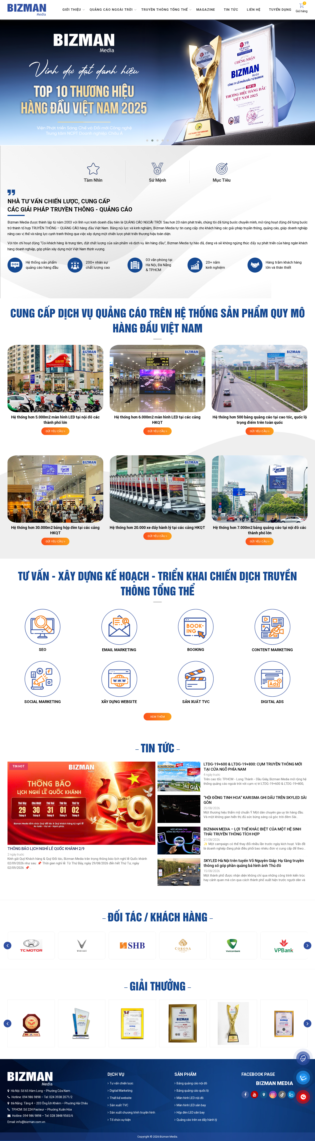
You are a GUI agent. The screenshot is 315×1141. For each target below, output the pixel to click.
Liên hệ (253, 10)
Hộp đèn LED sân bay (191, 1112)
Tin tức (231, 10)
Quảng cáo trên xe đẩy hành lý (197, 1119)
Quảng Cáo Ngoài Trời (111, 10)
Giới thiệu (71, 10)
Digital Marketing (121, 1090)
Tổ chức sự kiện (120, 1119)
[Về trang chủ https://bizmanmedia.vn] (27, 9)
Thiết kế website (121, 1098)
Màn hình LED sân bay (191, 1105)
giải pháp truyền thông (245, 228)
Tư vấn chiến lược (121, 1083)
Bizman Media (168, 1136)
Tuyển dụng (280, 10)
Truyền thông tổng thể (164, 10)
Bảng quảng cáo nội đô (192, 1083)
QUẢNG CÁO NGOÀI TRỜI (143, 222)
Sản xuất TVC (119, 1105)
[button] (147, 140)
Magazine (205, 10)
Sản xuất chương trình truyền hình (132, 1112)
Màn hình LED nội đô (190, 1098)
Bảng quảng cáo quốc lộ (193, 1090)
